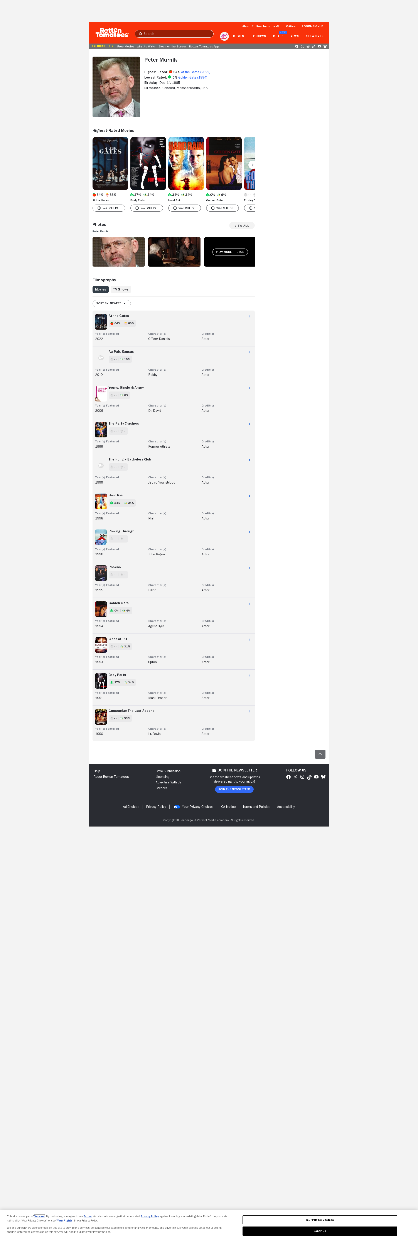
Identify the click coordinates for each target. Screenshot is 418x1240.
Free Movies (125, 46)
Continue (320, 1231)
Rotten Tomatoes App (204, 46)
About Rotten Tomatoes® (261, 26)
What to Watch (146, 46)
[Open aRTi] (224, 36)
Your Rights (64, 1220)
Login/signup (312, 26)
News (294, 36)
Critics (290, 26)
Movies (238, 36)
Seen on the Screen (173, 46)
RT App (278, 36)
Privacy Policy (150, 1216)
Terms (88, 1216)
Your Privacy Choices (198, 806)
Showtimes (315, 36)
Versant (39, 1216)
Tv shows (258, 36)
